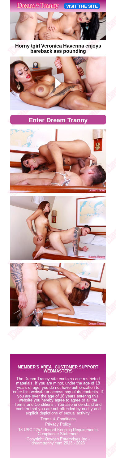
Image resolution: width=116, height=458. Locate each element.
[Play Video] (58, 83)
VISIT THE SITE (82, 6)
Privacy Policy (58, 424)
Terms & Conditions (58, 419)
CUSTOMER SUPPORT (76, 367)
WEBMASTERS (58, 371)
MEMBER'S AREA (35, 367)
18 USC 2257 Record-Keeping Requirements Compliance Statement (58, 432)
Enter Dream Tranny (58, 120)
